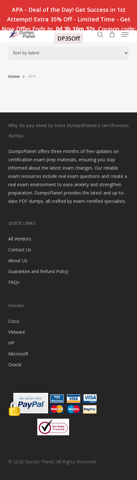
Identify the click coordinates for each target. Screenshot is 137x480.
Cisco (13, 321)
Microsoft (18, 354)
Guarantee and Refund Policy (38, 271)
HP (11, 343)
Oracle (15, 365)
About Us (17, 260)
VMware (16, 332)
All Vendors (19, 239)
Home (14, 76)
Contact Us (19, 250)
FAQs (13, 282)
